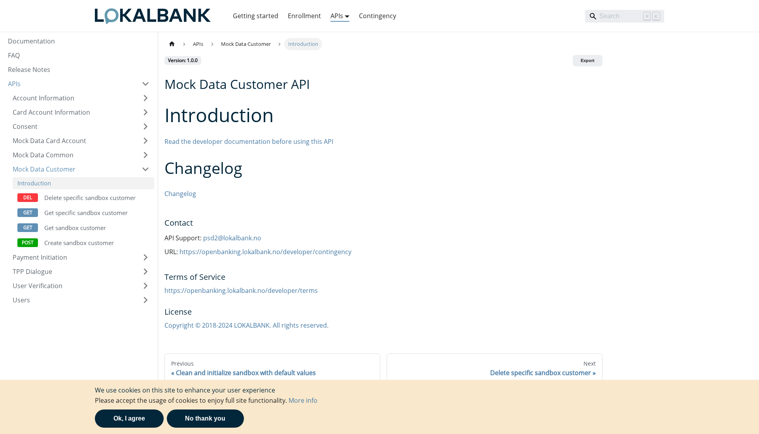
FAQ (14, 55)
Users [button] (21, 300)
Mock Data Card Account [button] (49, 140)
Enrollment (304, 15)
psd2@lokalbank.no (232, 238)
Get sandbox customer (75, 228)
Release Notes (29, 69)
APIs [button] (336, 15)
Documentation (31, 41)
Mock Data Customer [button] (44, 169)
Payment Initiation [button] (40, 257)
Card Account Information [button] (51, 112)
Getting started (255, 15)
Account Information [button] (43, 98)
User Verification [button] (37, 285)
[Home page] (171, 44)
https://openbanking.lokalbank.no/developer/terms (241, 290)
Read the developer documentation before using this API (248, 141)
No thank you (205, 418)
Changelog (180, 193)
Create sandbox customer (79, 243)
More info (303, 400)
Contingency (377, 15)
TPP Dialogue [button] (32, 271)
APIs (14, 83)
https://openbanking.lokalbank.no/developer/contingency (265, 251)
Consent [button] (25, 126)
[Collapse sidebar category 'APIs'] (145, 83)
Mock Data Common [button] (43, 155)
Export (588, 60)
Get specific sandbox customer (86, 213)
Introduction (34, 183)
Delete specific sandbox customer (90, 198)
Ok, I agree (129, 418)
